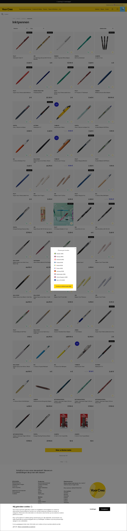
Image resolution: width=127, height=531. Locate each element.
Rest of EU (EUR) (61, 280)
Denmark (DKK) (60, 259)
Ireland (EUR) (60, 265)
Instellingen (93, 509)
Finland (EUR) (60, 262)
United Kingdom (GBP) (62, 277)
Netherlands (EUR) (61, 274)
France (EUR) (60, 268)
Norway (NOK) (60, 256)
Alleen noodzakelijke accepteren (26, 526)
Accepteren (104, 509)
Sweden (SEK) (60, 253)
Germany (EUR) (60, 271)
